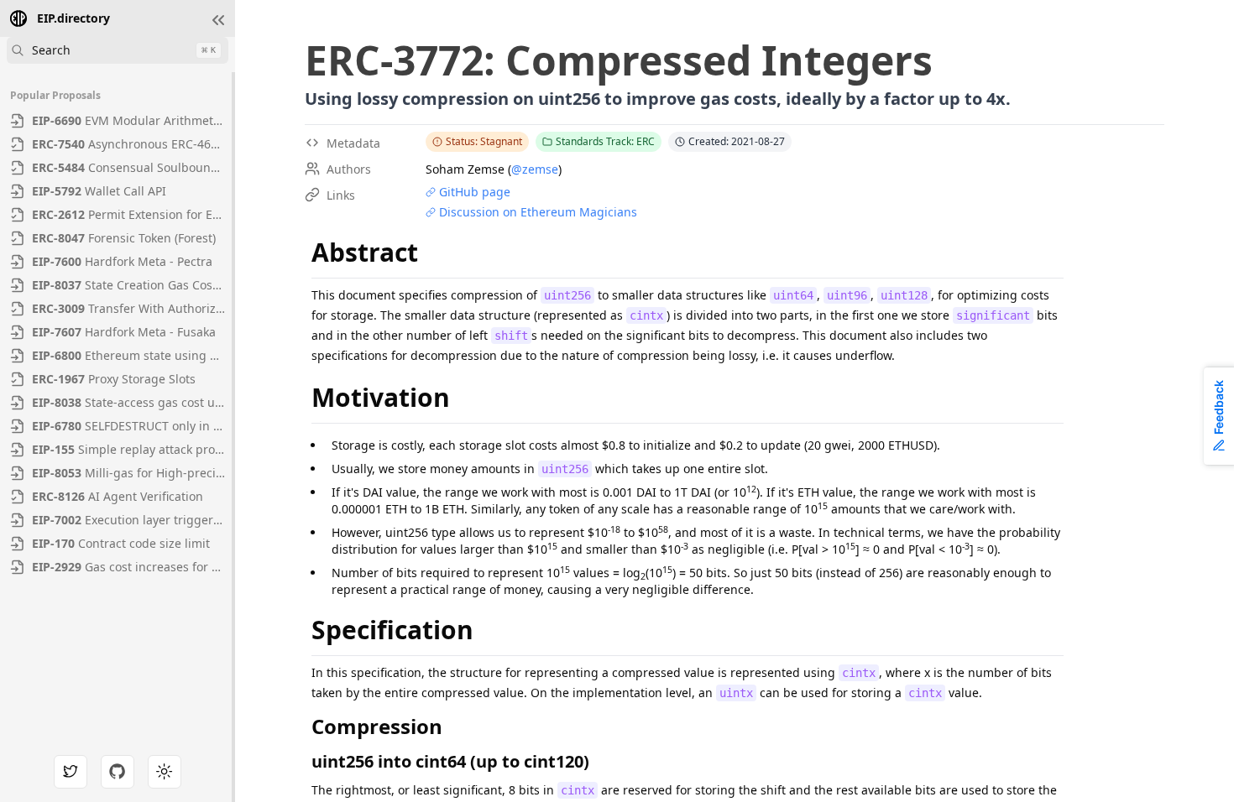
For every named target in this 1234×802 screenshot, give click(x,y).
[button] (218, 20)
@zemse (534, 169)
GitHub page (474, 192)
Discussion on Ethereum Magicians (538, 212)
